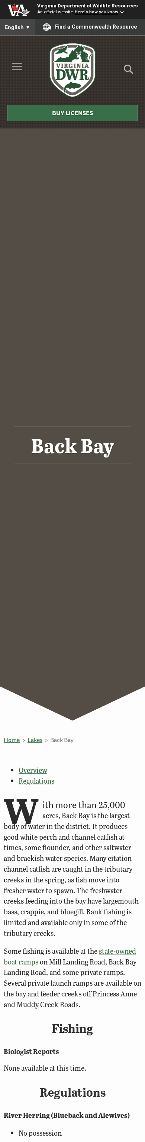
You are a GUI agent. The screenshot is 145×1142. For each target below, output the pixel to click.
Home (12, 740)
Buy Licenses (72, 113)
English (17, 27)
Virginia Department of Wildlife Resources (87, 6)
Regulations (36, 781)
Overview (33, 770)
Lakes (35, 740)
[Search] (128, 72)
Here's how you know (96, 11)
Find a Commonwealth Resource (96, 27)
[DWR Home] (72, 70)
